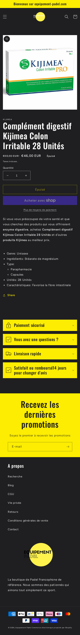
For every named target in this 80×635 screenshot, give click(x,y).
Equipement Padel (23, 628)
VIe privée (14, 503)
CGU (11, 494)
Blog (11, 485)
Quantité (8, 167)
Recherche (15, 476)
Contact (13, 529)
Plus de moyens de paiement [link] (40, 209)
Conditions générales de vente (28, 520)
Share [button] (11, 295)
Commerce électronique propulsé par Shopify (52, 628)
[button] (5, 16)
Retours (13, 511)
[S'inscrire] (67, 446)
